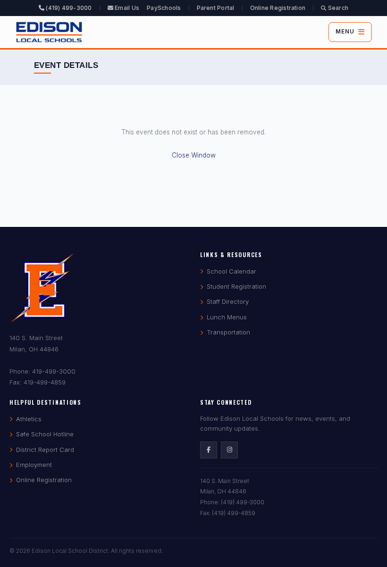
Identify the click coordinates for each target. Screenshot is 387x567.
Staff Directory (228, 301)
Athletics (29, 419)
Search (337, 7)
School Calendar (231, 271)
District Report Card (45, 449)
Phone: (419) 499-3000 (232, 502)
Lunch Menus (227, 317)
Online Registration (278, 7)
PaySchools (164, 7)
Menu (345, 31)
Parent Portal (216, 7)
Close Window (194, 155)
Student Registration (236, 286)
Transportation (228, 332)
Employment (34, 464)
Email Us (126, 7)
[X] (229, 450)
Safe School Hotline (45, 434)
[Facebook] (208, 450)
